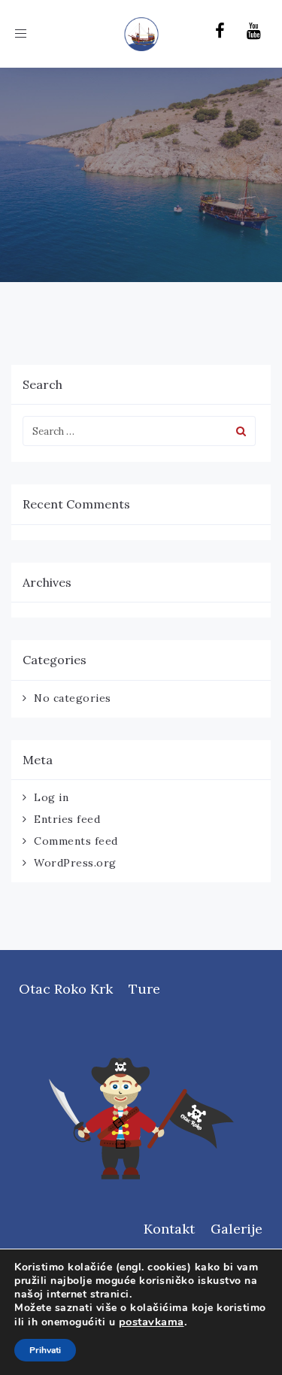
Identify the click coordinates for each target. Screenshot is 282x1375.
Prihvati (45, 1350)
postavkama (151, 1321)
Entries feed (67, 819)
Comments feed (76, 841)
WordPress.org (75, 863)
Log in (51, 797)
